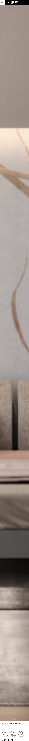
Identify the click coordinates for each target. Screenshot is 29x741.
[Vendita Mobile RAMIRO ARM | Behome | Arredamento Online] (13, 4)
